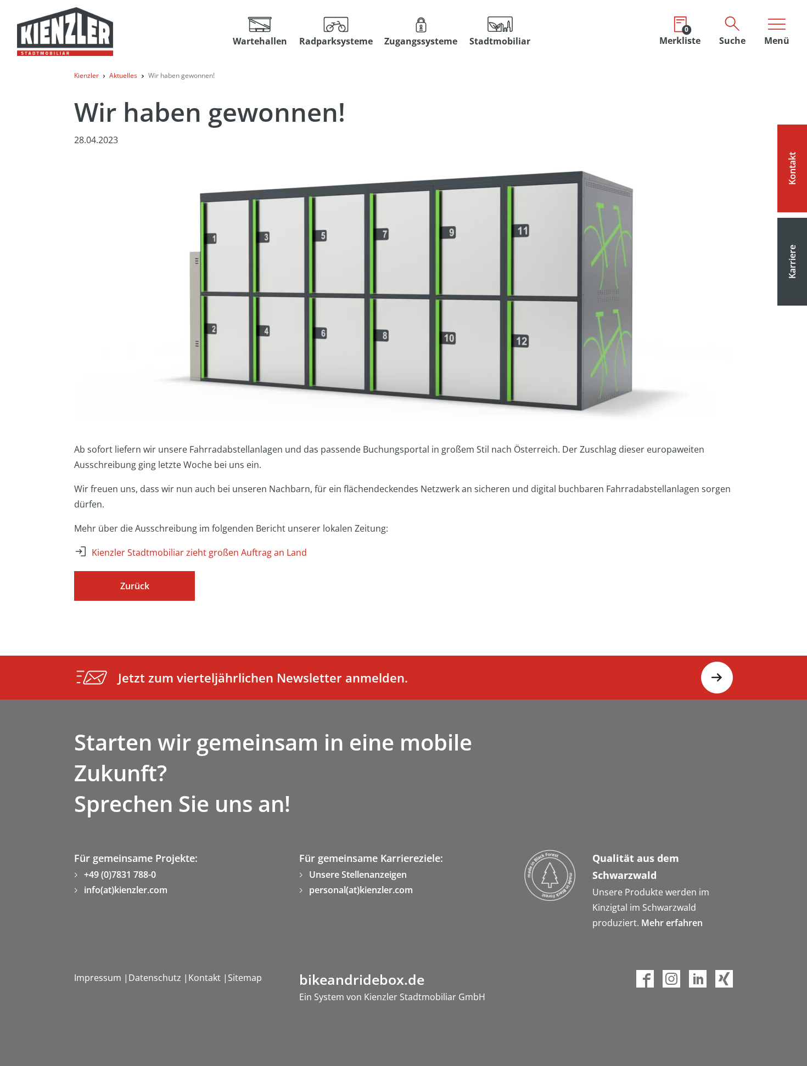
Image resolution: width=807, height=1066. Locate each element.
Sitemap (245, 978)
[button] (336, 31)
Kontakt (792, 168)
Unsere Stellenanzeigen (358, 874)
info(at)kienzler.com (125, 890)
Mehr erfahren (672, 923)
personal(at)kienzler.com (361, 890)
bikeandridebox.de (361, 979)
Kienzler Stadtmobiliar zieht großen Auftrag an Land (199, 552)
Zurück (134, 586)
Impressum (99, 978)
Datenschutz (155, 978)
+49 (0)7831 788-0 (120, 874)
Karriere (792, 262)
